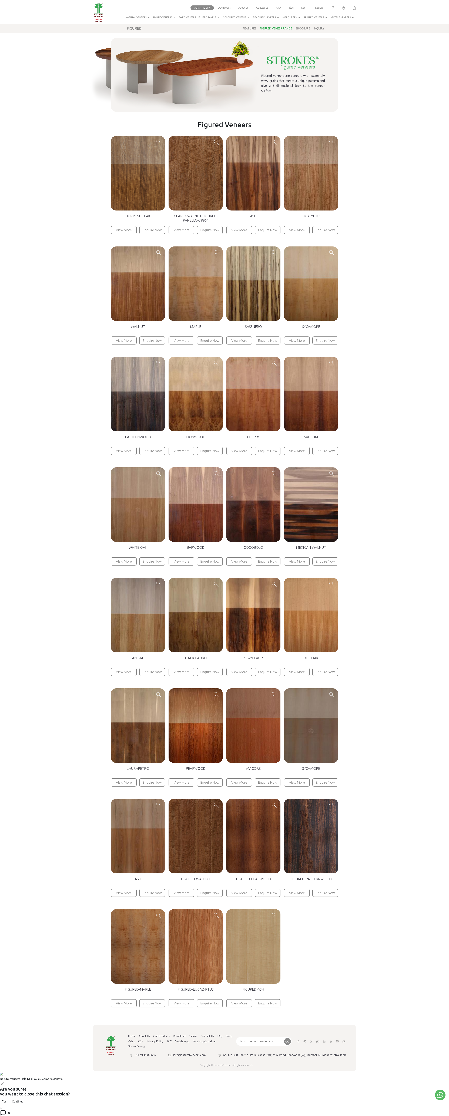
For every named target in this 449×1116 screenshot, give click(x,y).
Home (132, 1036)
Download (179, 1036)
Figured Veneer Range (276, 28)
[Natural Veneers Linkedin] (324, 1041)
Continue (17, 1101)
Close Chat (9, 1107)
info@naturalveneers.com (189, 1055)
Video (131, 1041)
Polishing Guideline (204, 1041)
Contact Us (262, 7)
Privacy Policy (154, 1041)
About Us (243, 7)
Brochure (303, 28)
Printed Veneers (316, 17)
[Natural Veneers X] (311, 1041)
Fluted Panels (209, 17)
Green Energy (136, 1046)
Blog (291, 7)
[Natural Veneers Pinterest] (337, 1041)
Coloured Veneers (236, 17)
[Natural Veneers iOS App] (352, 7)
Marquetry (292, 17)
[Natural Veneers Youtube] (318, 1041)
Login (304, 7)
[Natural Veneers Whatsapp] (305, 1041)
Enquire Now (152, 230)
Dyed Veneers (187, 17)
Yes (4, 1101)
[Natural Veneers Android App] (344, 7)
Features (249, 28)
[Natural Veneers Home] (110, 1045)
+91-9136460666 (145, 1055)
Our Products (161, 1036)
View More (124, 230)
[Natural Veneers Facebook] (298, 1041)
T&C (169, 1041)
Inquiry (319, 28)
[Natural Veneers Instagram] (344, 1041)
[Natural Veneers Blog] (331, 1041)
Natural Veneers (138, 17)
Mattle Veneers (343, 17)
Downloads (224, 7)
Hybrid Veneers (165, 17)
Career (193, 1036)
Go (287, 1041)
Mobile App (182, 1041)
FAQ (278, 7)
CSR (140, 1041)
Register (319, 7)
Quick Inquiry (202, 7)
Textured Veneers (266, 17)
